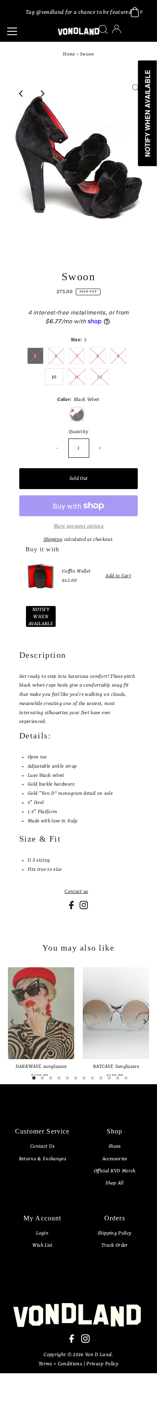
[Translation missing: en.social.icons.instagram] (84, 908)
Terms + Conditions (61, 1364)
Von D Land (98, 1355)
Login (42, 1233)
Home (69, 54)
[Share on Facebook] (72, 908)
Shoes (114, 1146)
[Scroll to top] (140, 1398)
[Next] (42, 93)
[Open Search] (103, 29)
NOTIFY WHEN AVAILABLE (40, 617)
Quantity (78, 432)
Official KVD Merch (115, 1171)
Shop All (115, 1183)
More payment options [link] (78, 526)
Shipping (53, 540)
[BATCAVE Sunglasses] (115, 1013)
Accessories (114, 1159)
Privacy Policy (102, 1364)
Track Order (114, 1245)
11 (77, 377)
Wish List (42, 1245)
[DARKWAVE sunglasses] (41, 1013)
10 (54, 377)
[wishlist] (125, 35)
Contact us (76, 892)
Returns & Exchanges (42, 1159)
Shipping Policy (114, 1233)
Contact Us (42, 1146)
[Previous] (21, 93)
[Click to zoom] (135, 93)
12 (99, 377)
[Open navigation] (27, 31)
